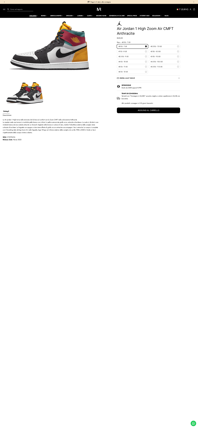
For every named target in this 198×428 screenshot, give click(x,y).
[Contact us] (193, 423)
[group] (6, 111)
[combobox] (20, 9)
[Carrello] (193, 9)
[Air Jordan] (119, 23)
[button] (20, 9)
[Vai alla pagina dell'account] (190, 9)
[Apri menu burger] (4, 9)
